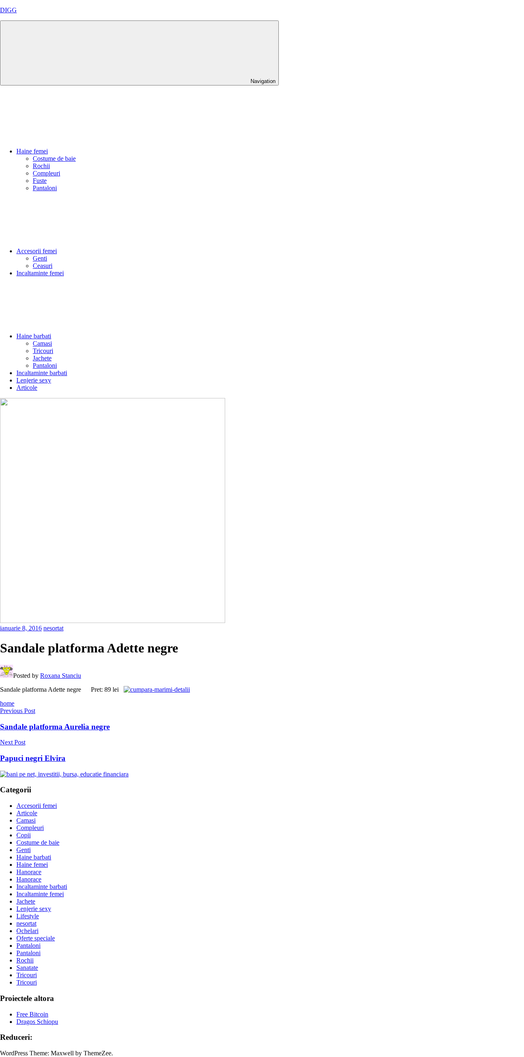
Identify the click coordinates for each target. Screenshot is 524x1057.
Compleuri (46, 173)
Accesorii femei (36, 250)
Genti (40, 258)
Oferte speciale (35, 938)
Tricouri (43, 350)
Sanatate (27, 967)
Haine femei (32, 151)
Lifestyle (27, 916)
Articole (26, 387)
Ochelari (27, 930)
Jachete (42, 358)
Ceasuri (42, 265)
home (7, 703)
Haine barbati (33, 336)
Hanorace (28, 871)
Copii (23, 835)
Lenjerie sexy (33, 380)
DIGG (8, 10)
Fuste (40, 180)
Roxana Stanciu (60, 675)
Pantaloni (45, 187)
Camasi (42, 343)
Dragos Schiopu (37, 1021)
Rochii (41, 165)
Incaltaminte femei (40, 273)
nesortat (53, 628)
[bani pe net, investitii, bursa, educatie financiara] (64, 774)
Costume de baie (54, 158)
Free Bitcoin (32, 1014)
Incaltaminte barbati (41, 372)
